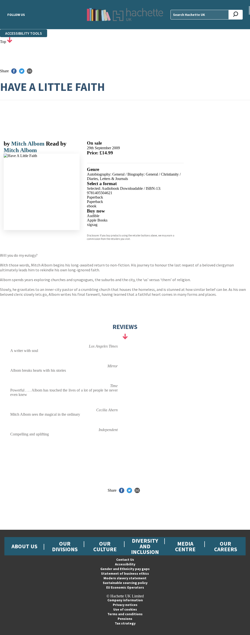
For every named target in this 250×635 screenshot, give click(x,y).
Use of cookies (125, 609)
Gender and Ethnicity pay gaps (125, 569)
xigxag (92, 224)
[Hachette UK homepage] (125, 14)
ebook (91, 206)
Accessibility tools (23, 33)
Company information (125, 600)
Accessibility (125, 564)
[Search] (236, 15)
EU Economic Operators (125, 587)
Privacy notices (125, 605)
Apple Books (97, 220)
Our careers (225, 546)
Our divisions (65, 546)
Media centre (185, 546)
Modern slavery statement (125, 578)
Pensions (125, 618)
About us (24, 546)
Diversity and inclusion (145, 546)
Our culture (105, 546)
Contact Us (125, 559)
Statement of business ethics (125, 573)
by (7, 143)
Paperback (95, 197)
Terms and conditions (125, 614)
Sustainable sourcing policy (125, 583)
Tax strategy (125, 623)
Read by (56, 143)
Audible (93, 216)
